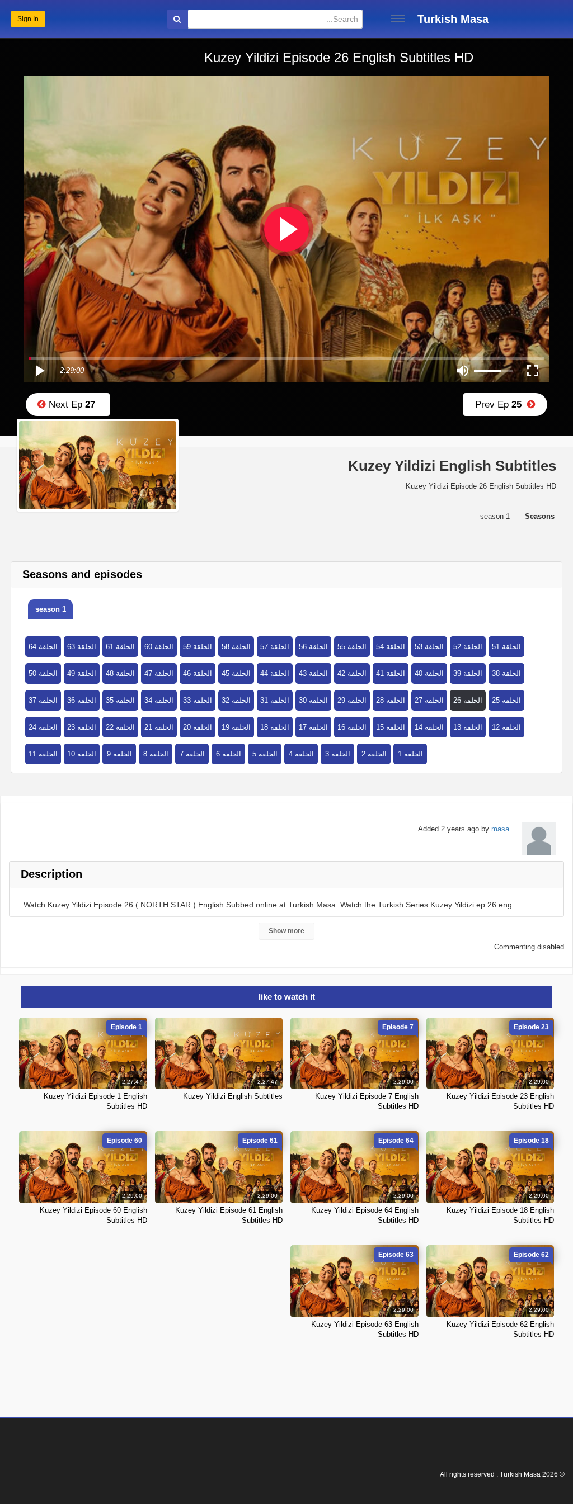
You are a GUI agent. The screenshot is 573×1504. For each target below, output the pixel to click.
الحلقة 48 (120, 673)
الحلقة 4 (301, 754)
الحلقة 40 (429, 673)
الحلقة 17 (313, 727)
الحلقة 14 (429, 727)
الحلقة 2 (374, 754)
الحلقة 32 (236, 700)
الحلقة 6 (228, 754)
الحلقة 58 (236, 646)
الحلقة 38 (506, 673)
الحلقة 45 (236, 673)
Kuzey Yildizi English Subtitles (233, 1096)
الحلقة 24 (43, 727)
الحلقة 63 (81, 646)
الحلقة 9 (119, 754)
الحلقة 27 (429, 700)
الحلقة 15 (390, 727)
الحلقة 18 (274, 727)
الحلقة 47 (158, 673)
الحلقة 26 (467, 700)
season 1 (50, 609)
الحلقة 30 (313, 700)
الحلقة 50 (43, 673)
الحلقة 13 (467, 727)
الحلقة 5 (265, 754)
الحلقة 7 (192, 754)
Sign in (28, 19)
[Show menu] (398, 18)
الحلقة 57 (274, 646)
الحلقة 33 (197, 700)
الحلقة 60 (158, 646)
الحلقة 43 (313, 673)
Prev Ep (501, 404)
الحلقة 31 (274, 700)
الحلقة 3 (337, 754)
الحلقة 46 (197, 673)
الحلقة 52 (467, 646)
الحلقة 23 (81, 727)
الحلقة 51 (506, 646)
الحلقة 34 (158, 700)
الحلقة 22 (120, 727)
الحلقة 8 (155, 754)
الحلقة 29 (352, 700)
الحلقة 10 (81, 754)
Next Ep (70, 404)
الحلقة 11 (43, 754)
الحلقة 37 (43, 700)
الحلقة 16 (352, 727)
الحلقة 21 (158, 727)
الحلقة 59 (197, 646)
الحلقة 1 (410, 754)
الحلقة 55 (352, 646)
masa (500, 829)
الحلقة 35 (120, 700)
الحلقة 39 (467, 673)
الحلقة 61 (120, 646)
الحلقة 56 (313, 646)
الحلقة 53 (429, 646)
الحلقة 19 (236, 727)
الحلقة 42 (352, 673)
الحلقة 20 (197, 727)
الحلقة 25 (506, 700)
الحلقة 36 (81, 700)
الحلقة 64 (43, 646)
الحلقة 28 (390, 700)
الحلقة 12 (506, 727)
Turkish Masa (453, 19)
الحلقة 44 (274, 673)
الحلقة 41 (390, 673)
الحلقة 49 (81, 673)
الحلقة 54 (390, 646)
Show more (286, 931)
